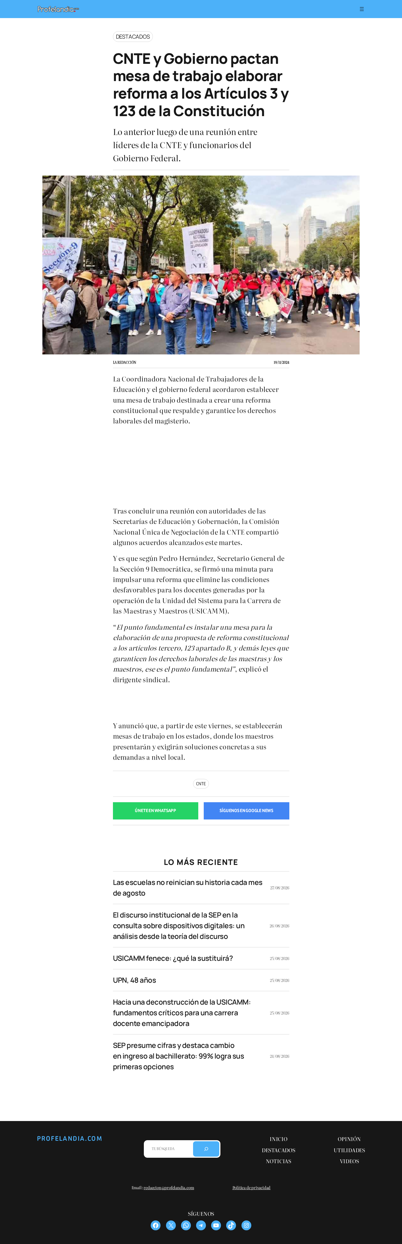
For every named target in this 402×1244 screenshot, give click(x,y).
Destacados (133, 36)
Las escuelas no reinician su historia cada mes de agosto (188, 887)
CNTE (201, 784)
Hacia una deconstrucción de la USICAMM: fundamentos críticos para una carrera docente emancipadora (182, 1012)
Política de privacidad (251, 1187)
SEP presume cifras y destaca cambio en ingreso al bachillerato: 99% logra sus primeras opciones (178, 1055)
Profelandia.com (70, 1138)
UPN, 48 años (134, 980)
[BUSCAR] (206, 1149)
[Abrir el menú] (362, 9)
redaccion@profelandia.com (169, 1187)
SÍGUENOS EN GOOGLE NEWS (246, 810)
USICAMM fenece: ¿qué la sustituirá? (173, 958)
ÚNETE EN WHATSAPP (155, 810)
